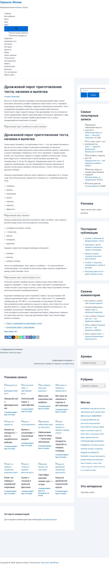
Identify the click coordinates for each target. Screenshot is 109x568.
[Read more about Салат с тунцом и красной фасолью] (28, 472)
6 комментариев (44, 446)
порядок (91, 449)
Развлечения (9, 66)
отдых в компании (87, 430)
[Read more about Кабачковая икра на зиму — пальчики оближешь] (45, 427)
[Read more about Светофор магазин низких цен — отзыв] (45, 470)
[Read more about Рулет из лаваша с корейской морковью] (11, 472)
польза (84, 448)
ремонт (89, 463)
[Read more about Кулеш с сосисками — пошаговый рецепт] (28, 424)
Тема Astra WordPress (49, 563)
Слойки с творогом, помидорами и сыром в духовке (95, 265)
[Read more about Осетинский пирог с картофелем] (28, 393)
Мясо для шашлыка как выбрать (45, 399)
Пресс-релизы (10, 55)
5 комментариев (61, 455)
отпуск (101, 434)
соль (100, 463)
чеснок (95, 467)
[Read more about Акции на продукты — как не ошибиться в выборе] (11, 424)
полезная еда (87, 441)
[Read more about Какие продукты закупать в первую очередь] (62, 433)
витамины (85, 408)
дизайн (98, 412)
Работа (7, 64)
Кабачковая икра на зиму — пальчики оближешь (93, 135)
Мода (6, 52)
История (8, 47)
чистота (102, 467)
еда (82, 416)
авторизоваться (50, 519)
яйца (94, 470)
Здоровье (8, 38)
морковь (96, 423)
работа (102, 456)
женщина (88, 416)
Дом (6, 22)
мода (91, 423)
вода (92, 408)
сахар (95, 463)
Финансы (8, 69)
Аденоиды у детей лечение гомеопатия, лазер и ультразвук (94, 247)
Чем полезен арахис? (94, 303)
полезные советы (97, 445)
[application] (7, 24)
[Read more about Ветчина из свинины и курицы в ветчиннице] (62, 391)
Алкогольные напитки (19, 33)
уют (91, 467)
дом (103, 412)
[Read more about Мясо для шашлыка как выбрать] (45, 391)
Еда (5, 25)
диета (93, 412)
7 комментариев (10, 412)
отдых (101, 427)
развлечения (86, 460)
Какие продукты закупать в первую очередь (60, 444)
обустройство (86, 427)
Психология (9, 58)
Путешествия (10, 61)
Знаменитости (10, 41)
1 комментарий (27, 409)
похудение (99, 449)
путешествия (93, 456)
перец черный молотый (89, 437)
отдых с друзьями (92, 434)
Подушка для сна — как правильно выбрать (95, 318)
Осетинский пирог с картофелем (20, 327)
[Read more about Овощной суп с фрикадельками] (11, 393)
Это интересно (10, 72)
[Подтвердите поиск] (84, 94)
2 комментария (61, 491)
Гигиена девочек (92, 186)
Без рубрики (9, 16)
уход (87, 467)
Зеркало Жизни (11, 2)
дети (96, 408)
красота (92, 419)
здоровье (96, 415)
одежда (95, 427)
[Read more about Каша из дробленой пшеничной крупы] (62, 472)
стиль (83, 467)
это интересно (86, 470)
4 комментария (44, 406)
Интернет (8, 44)
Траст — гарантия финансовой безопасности (92, 149)
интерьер (84, 420)
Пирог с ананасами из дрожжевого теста (24, 323)
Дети (6, 19)
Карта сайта (9, 75)
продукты (85, 452)
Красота (7, 50)
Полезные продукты (18, 36)
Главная (7, 13)
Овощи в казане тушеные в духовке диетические (93, 256)
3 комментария (61, 409)
